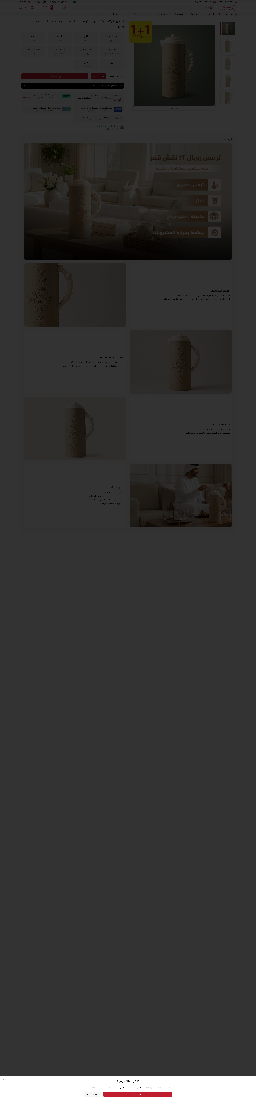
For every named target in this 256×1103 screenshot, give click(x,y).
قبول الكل (137, 1094)
